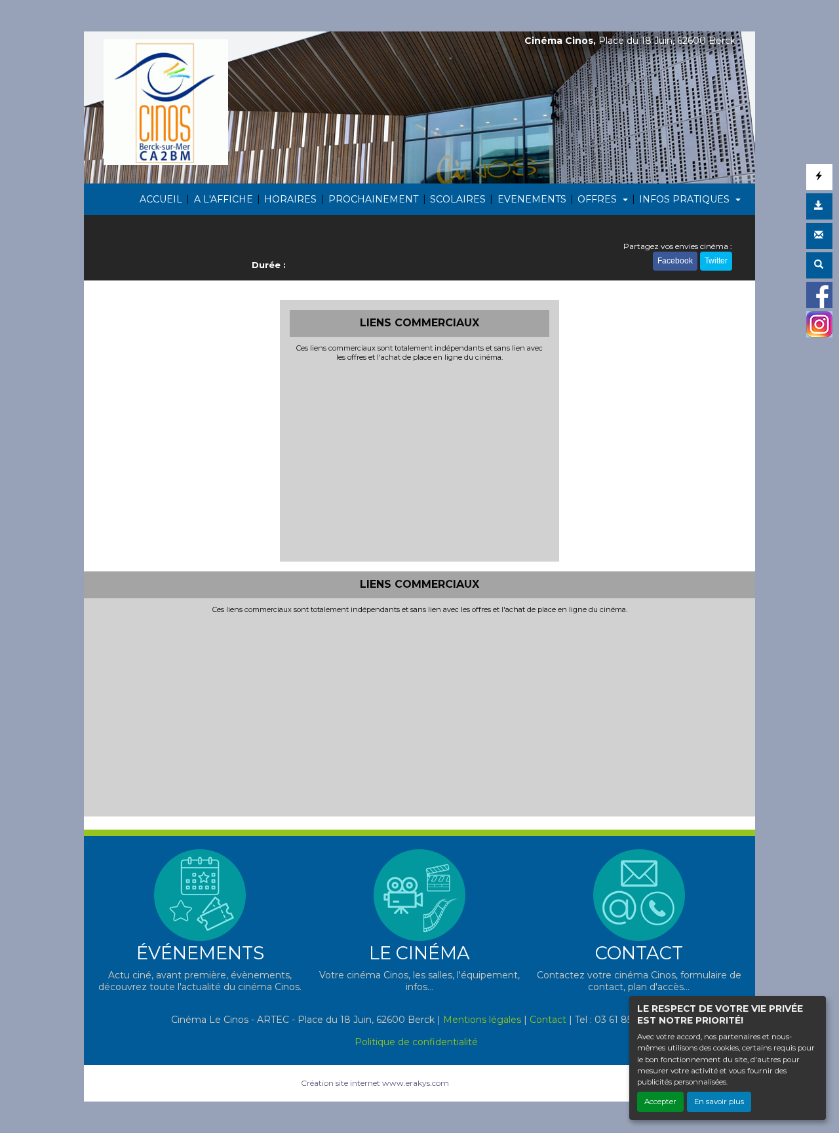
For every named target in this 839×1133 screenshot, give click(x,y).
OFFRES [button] (598, 199)
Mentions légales (482, 1020)
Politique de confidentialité (416, 1042)
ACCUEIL (161, 199)
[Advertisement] (420, 460)
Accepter (660, 1101)
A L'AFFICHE (223, 199)
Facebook (675, 260)
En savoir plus (719, 1101)
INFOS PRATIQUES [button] (685, 199)
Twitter (716, 260)
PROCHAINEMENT (373, 199)
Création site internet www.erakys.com (375, 1083)
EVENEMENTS (532, 199)
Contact (548, 1020)
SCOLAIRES (458, 199)
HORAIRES (290, 199)
